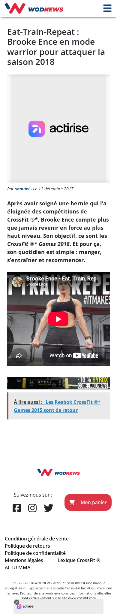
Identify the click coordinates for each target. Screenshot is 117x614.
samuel (22, 189)
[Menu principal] (107, 8)
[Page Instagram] (32, 508)
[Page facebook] (17, 508)
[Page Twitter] (48, 508)
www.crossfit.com (82, 598)
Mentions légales (24, 560)
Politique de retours (27, 546)
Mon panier (93, 502)
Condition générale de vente (37, 538)
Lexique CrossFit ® (79, 560)
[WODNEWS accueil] (34, 8)
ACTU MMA (17, 567)
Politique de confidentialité (35, 553)
